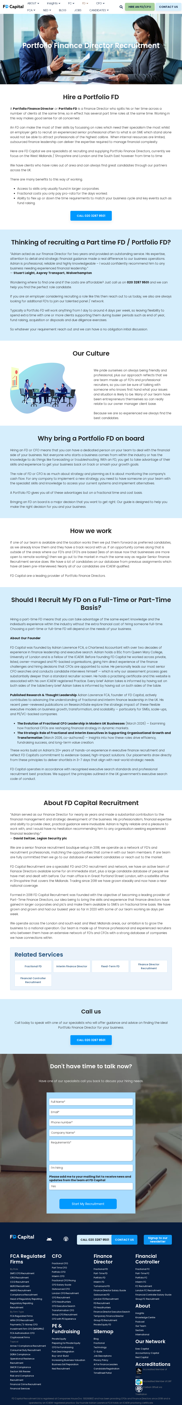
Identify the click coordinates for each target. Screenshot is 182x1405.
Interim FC (140, 1281)
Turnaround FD (102, 1286)
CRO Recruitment (19, 1277)
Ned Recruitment (61, 1368)
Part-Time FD (100, 1273)
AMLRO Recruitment (20, 1290)
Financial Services (20, 1388)
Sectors (139, 1330)
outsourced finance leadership (33, 142)
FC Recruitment (143, 1286)
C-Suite (98, 1351)
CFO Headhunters (61, 1301)
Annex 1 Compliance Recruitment (28, 1345)
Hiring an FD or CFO (24, 450)
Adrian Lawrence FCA (68, 647)
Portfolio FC (141, 1277)
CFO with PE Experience (64, 1318)
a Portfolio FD (34, 310)
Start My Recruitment (88, 1204)
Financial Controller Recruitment (33, 980)
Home (65, 71)
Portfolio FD (99, 1277)
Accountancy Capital (147, 1353)
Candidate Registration (106, 1368)
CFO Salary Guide (61, 1284)
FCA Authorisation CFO (22, 1333)
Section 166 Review (20, 1371)
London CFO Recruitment (65, 1293)
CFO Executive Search (63, 1306)
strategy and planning (87, 474)
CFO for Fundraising (62, 1347)
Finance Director (40, 109)
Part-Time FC (142, 1273)
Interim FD (99, 1281)
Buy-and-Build (60, 1355)
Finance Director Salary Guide (110, 1290)
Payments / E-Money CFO (24, 1324)
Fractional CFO (60, 1263)
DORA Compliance (20, 1354)
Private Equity (59, 1338)
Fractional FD (33, 966)
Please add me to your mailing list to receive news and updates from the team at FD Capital (90, 1178)
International (142, 1334)
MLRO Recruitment (20, 1286)
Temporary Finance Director (109, 1316)
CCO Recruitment (19, 1281)
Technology (100, 1347)
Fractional (99, 1343)
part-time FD (32, 619)
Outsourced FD (101, 1294)
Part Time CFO (59, 1267)
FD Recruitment (102, 1303)
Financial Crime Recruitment (25, 1384)
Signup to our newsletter (158, 1240)
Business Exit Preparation (65, 1364)
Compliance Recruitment (24, 1294)
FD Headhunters (102, 1307)
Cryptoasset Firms (20, 1337)
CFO (85, 866)
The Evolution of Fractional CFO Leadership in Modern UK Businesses (71, 723)
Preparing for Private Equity (66, 1343)
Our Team (140, 1325)
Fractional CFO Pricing (64, 1280)
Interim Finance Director (71, 966)
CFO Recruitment (61, 1297)
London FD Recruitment (106, 1298)
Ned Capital (141, 1357)
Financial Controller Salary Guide (153, 1294)
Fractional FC (142, 1269)
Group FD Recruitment (105, 1320)
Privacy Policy (101, 1360)
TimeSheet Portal (103, 1372)
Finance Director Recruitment (148, 966)
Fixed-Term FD (110, 966)
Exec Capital (142, 1348)
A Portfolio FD (20, 493)
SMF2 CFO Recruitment (22, 1273)
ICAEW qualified (117, 566)
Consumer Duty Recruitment (25, 1350)
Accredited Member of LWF (157, 1381)
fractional (132, 904)
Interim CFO (58, 1276)
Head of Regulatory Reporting (26, 1298)
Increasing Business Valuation (68, 1360)
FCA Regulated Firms (21, 1316)
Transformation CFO (63, 1310)
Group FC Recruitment (147, 1298)
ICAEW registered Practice (66, 681)
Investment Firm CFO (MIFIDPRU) (27, 1328)
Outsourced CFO (61, 1288)
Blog (96, 1338)
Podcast (139, 1321)
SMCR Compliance (20, 1367)
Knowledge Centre (145, 1317)
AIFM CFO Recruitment (22, 1320)
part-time (35, 629)
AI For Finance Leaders (106, 1364)
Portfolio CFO (58, 1271)
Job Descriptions (103, 1355)
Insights (139, 1313)
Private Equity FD (102, 1324)
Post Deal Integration (63, 1351)
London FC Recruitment (148, 1290)
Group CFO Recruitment (64, 1314)
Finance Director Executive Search (112, 1311)
